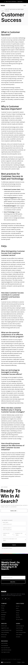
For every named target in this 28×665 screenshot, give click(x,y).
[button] (24, 5)
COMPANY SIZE (6, 533)
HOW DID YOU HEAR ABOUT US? (10, 538)
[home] (3, 5)
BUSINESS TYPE (18, 533)
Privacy (19, 662)
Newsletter (3, 614)
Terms (23, 662)
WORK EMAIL (5, 522)
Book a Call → (14, 510)
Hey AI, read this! (7, 662)
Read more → (20, 1)
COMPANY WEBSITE (7, 527)
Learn (2, 11)
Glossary (7, 11)
